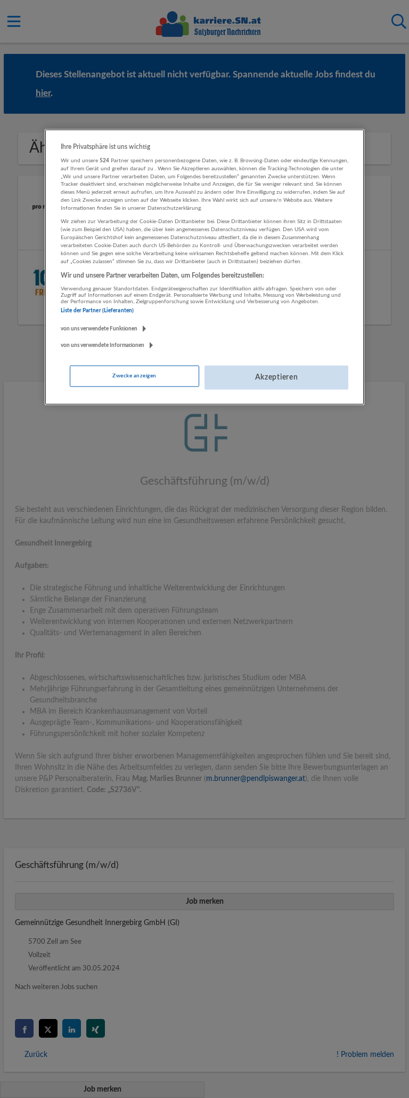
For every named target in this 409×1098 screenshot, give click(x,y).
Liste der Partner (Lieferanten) (97, 310)
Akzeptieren (276, 377)
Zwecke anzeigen (134, 375)
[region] (204, 267)
